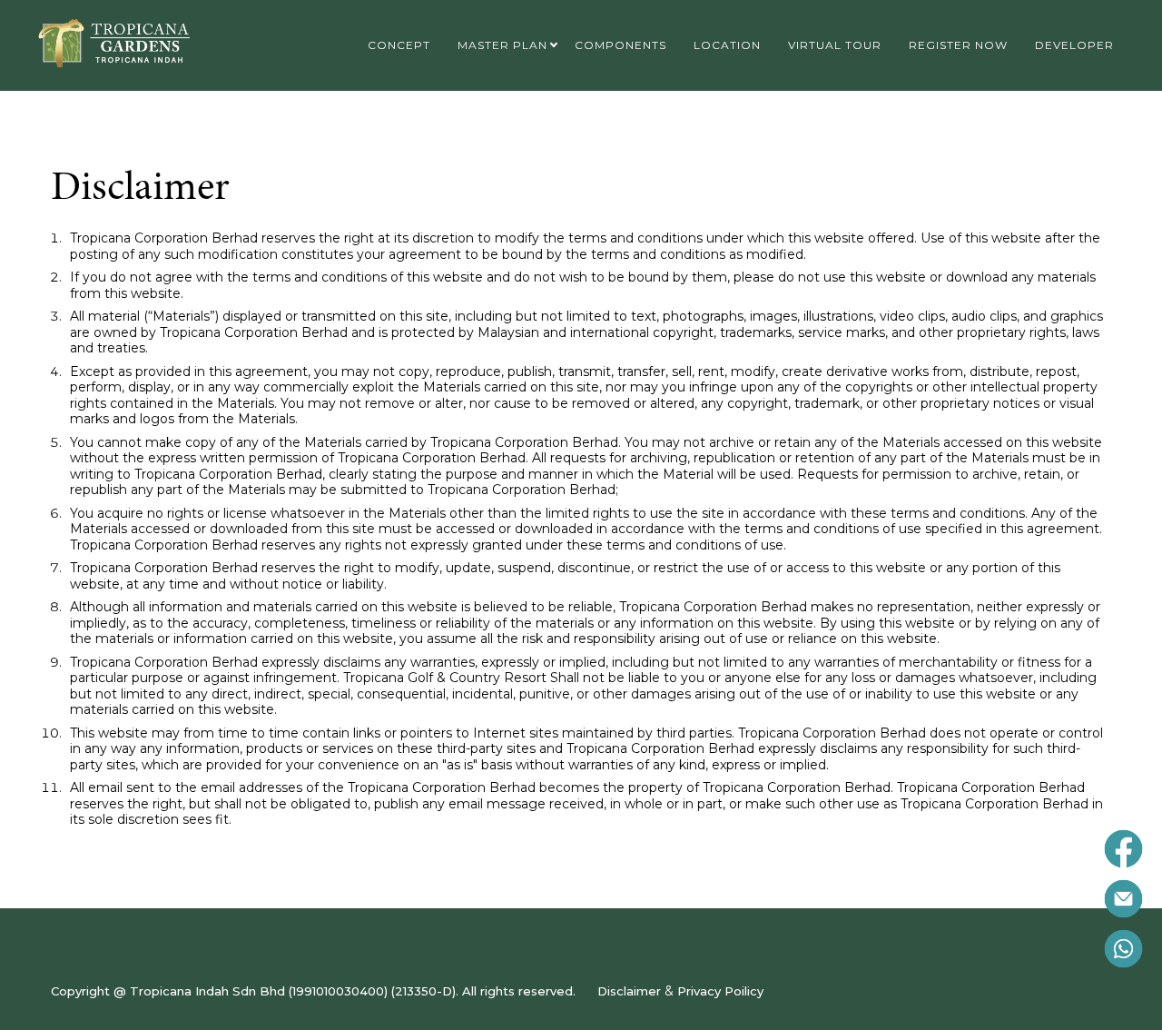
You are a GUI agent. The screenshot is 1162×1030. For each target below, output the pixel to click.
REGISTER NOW (958, 45)
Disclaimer (629, 991)
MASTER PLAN (502, 45)
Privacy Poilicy (720, 991)
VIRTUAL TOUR (834, 45)
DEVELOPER (1074, 45)
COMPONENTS (620, 45)
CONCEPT (399, 45)
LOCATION (727, 45)
